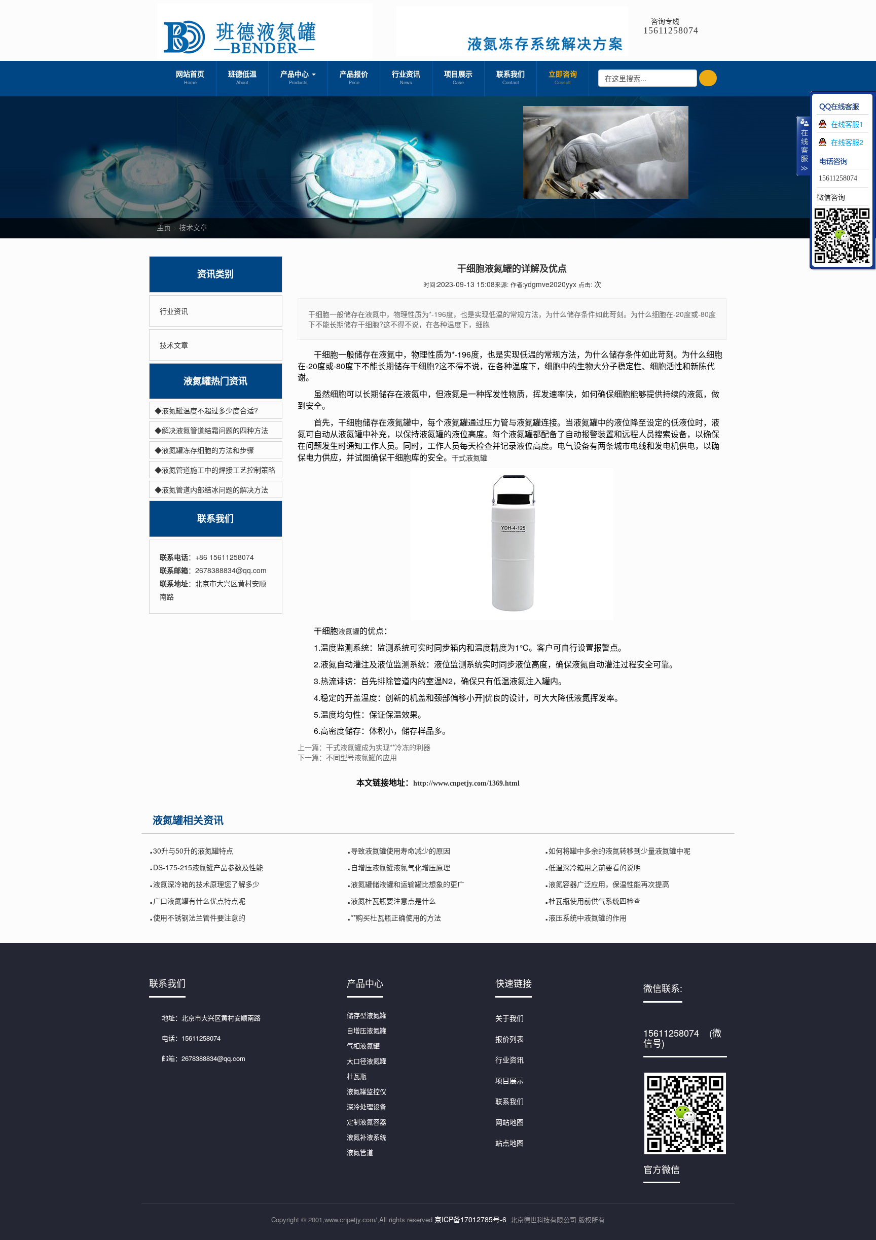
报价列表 (509, 1039)
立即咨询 (563, 77)
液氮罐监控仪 (366, 1091)
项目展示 (458, 77)
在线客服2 (847, 142)
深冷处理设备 (366, 1106)
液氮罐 (348, 631)
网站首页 (190, 77)
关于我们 (509, 1018)
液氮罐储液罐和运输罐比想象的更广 (407, 884)
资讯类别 (215, 274)
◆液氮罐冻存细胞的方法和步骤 (204, 450)
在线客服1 (847, 124)
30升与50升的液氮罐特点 (193, 850)
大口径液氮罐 (366, 1061)
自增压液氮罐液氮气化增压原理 (400, 867)
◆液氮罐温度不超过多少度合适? (206, 410)
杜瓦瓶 (357, 1076)
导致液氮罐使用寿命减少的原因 (400, 850)
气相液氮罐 (363, 1045)
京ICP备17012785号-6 (470, 1219)
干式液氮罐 (469, 457)
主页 (164, 227)
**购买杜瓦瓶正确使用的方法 (396, 917)
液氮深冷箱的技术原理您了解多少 (206, 884)
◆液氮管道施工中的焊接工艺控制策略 (215, 470)
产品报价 (354, 77)
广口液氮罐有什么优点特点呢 (199, 901)
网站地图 (509, 1122)
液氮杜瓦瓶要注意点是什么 (393, 901)
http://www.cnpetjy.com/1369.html (466, 783)
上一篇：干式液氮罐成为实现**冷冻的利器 (364, 747)
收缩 (803, 145)
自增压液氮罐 (366, 1030)
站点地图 (509, 1143)
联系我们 (510, 77)
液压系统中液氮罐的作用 (588, 917)
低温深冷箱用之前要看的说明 (595, 867)
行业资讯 (406, 77)
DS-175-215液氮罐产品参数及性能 (208, 867)
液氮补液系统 (366, 1137)
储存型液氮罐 (366, 1015)
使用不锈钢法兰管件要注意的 (199, 917)
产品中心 (295, 77)
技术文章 (193, 227)
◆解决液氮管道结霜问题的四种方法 (211, 430)
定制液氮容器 (366, 1121)
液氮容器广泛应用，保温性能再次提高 (609, 884)
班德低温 (242, 77)
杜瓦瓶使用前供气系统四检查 (595, 901)
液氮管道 (360, 1152)
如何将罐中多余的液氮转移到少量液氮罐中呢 (619, 850)
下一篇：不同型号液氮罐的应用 (347, 757)
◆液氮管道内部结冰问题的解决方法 (211, 489)
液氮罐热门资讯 (215, 381)
